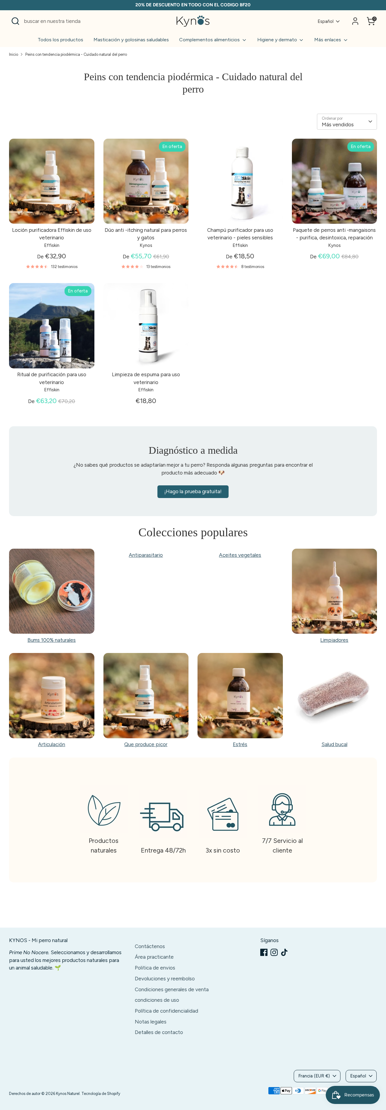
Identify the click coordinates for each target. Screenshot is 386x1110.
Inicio (13, 54)
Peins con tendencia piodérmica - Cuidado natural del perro (76, 54)
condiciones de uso (157, 1000)
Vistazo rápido (52, 213)
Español (326, 21)
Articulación (51, 744)
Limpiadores (334, 640)
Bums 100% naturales (51, 640)
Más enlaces (328, 40)
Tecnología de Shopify (100, 1093)
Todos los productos (60, 40)
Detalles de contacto (159, 1032)
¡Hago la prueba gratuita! (193, 491)
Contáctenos (150, 946)
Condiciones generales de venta (172, 989)
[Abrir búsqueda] (15, 21)
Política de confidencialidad (166, 1011)
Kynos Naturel (68, 1093)
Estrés (240, 744)
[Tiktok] (284, 952)
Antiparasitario (146, 555)
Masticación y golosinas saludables (131, 40)
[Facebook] (263, 952)
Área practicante (154, 957)
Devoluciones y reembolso (165, 979)
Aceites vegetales (240, 555)
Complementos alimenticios (210, 40)
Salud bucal (334, 744)
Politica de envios (155, 968)
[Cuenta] (355, 21)
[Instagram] (274, 952)
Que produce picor (145, 744)
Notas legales (150, 1022)
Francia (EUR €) (314, 1076)
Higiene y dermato (277, 40)
